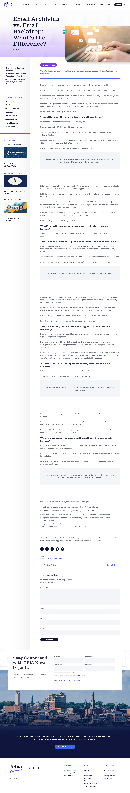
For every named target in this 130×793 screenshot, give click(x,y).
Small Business (45, 558)
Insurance (78, 4)
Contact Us (88, 770)
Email (42, 618)
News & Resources (41, 4)
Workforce (10, 127)
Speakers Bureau (90, 786)
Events (55, 4)
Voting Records (109, 776)
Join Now (118, 4)
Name (42, 608)
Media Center (11, 116)
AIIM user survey (60, 202)
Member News (12, 119)
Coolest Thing (105, 4)
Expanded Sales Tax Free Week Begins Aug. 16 (16, 75)
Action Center (109, 770)
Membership (91, 4)
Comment (44, 588)
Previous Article (50, 565)
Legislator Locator (110, 773)
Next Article (111, 565)
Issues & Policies (12, 108)
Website (42, 629)
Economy (10, 101)
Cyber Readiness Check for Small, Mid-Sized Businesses (15, 82)
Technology (58, 558)
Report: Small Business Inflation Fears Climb (15, 69)
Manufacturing (12, 112)
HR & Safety (11, 105)
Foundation (66, 4)
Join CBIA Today (65, 747)
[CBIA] (8, 5)
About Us (26, 4)
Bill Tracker (108, 778)
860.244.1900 (68, 776)
